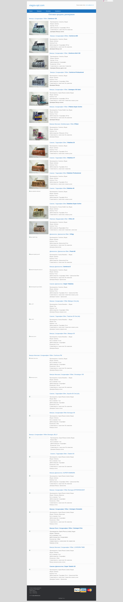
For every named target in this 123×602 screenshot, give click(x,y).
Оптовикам (48, 11)
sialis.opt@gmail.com (90, 5)
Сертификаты (58, 11)
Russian (105, 0)
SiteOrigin (60, 598)
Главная (30, 11)
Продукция (39, 11)
